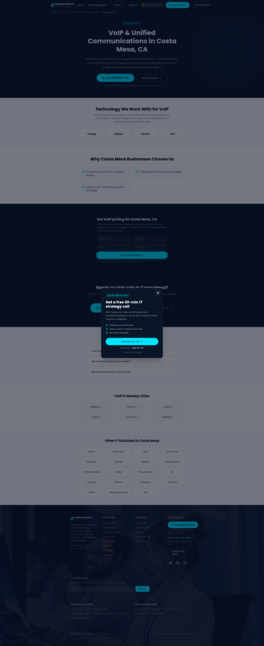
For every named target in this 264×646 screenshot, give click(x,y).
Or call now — (132, 348)
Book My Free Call (130, 341)
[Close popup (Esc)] (158, 293)
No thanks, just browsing (132, 352)
